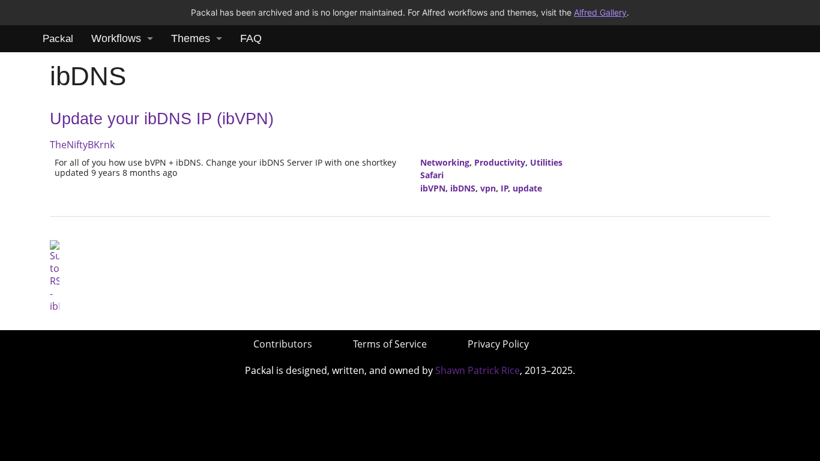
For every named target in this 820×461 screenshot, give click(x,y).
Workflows (116, 38)
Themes (190, 38)
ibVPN (432, 188)
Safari (432, 175)
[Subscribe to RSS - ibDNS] (54, 275)
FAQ (251, 38)
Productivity (499, 162)
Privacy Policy (498, 344)
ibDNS (462, 188)
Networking (444, 162)
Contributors (282, 344)
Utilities (546, 162)
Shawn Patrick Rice (477, 370)
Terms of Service (390, 344)
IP (504, 188)
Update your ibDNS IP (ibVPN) (162, 119)
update (527, 188)
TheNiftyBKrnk (82, 144)
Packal (58, 38)
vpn (488, 188)
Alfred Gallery (600, 12)
